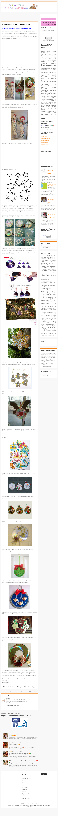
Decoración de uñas (46, 264)
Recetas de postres (50, 103)
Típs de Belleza (51, 327)
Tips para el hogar (48, 109)
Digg (33, 687)
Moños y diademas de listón (50, 97)
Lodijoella (43, 148)
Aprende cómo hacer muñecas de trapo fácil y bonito (51, 200)
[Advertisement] (13, 17)
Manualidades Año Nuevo (50, 68)
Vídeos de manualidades (48, 113)
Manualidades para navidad (48, 86)
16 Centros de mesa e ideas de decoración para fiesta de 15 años (51, 215)
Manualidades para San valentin (48, 92)
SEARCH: (43, 341)
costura (44, 54)
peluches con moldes (48, 316)
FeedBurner (51, 40)
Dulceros (44, 60)
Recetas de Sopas (46, 105)
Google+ (20, 687)
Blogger (53, 129)
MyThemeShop (16, 805)
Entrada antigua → (33, 691)
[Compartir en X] (6, 682)
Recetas (53, 100)
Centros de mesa (51, 52)
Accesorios (44, 50)
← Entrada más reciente (7, 691)
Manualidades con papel (48, 69)
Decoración (45, 56)
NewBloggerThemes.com (36, 805)
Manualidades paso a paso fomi (48, 309)
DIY (55, 59)
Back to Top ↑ (29, 806)
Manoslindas (44, 136)
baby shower (44, 257)
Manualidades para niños (48, 89)
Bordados (44, 52)
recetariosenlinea (45, 144)
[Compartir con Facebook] (8, 682)
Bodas (54, 51)
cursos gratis (52, 54)
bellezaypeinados (45, 138)
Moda (42, 96)
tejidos (48, 106)
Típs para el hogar (26, 794)
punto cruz (48, 100)
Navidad (24, 791)
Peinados (47, 99)
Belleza (24, 785)
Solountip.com (28, 803)
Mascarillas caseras (52, 94)
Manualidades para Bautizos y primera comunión (48, 74)
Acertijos (50, 50)
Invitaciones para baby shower (52, 184)
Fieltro (43, 62)
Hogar (23, 780)
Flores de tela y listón (51, 61)
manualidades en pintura (48, 72)
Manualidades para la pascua (48, 82)
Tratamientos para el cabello (49, 332)
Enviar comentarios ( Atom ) (14, 713)
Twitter (13, 687)
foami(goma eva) (46, 63)
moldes (45, 96)
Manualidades (44, 142)
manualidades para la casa (48, 80)
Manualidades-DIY (26, 778)
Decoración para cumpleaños (48, 58)
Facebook (6, 687)
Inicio (21, 691)
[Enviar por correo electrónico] (3, 682)
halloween (53, 63)
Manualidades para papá (48, 90)
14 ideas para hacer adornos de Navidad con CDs (16, 24)
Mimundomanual (45, 140)
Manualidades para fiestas (48, 79)
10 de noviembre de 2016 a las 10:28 (14, 705)
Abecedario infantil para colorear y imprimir (50, 171)
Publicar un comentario (7, 707)
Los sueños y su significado (48, 65)
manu (55, 66)
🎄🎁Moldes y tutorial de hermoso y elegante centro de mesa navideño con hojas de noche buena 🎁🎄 (22, 752)
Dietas (51, 58)
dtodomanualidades (46, 146)
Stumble (27, 687)
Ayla (7, 698)
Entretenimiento (52, 60)
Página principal (26, 798)
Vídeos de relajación (49, 335)
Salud (43, 106)
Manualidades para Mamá (48, 298)
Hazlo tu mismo (47, 65)
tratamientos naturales (50, 330)
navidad (43, 99)
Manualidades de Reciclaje (48, 71)
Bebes (50, 51)
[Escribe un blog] (4, 682)
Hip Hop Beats (46, 805)
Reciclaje (53, 105)
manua (42, 68)
